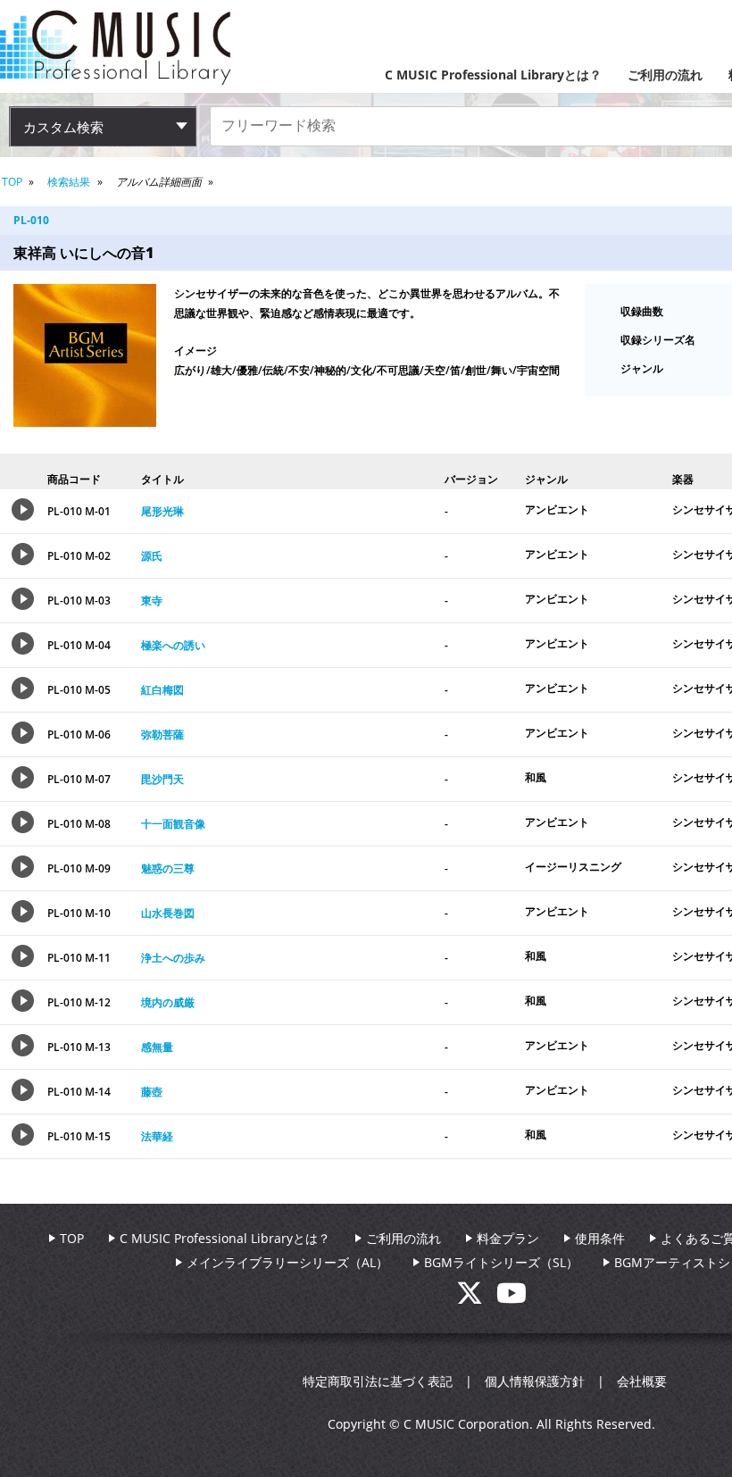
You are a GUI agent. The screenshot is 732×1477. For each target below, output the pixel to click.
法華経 (157, 1136)
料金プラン (508, 1238)
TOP (12, 181)
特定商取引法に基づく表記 (378, 1381)
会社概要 (642, 1381)
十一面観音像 (173, 823)
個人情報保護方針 (535, 1381)
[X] (476, 1297)
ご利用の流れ (665, 74)
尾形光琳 (162, 511)
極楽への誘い (173, 645)
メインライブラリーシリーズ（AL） (287, 1262)
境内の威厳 (168, 1002)
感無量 (157, 1047)
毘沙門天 (162, 779)
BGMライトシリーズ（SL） (501, 1262)
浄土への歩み (173, 957)
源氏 (151, 555)
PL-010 (31, 220)
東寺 (151, 600)
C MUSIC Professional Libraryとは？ (493, 74)
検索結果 (68, 181)
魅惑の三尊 (168, 868)
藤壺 (151, 1091)
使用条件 (600, 1238)
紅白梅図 (162, 689)
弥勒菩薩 (162, 734)
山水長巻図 (168, 913)
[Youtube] (511, 1297)
